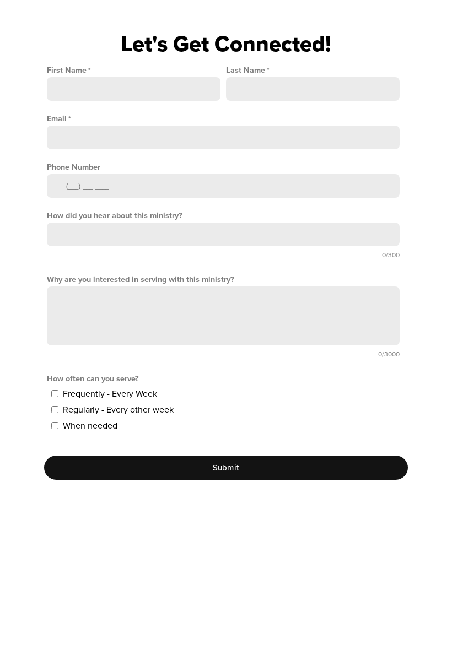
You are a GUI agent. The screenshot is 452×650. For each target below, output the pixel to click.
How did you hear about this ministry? (114, 215)
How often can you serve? (93, 378)
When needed (90, 425)
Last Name (245, 70)
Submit (226, 468)
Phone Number (73, 167)
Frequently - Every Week (110, 393)
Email (57, 118)
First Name (67, 70)
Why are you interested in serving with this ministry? (140, 279)
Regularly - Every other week (118, 409)
